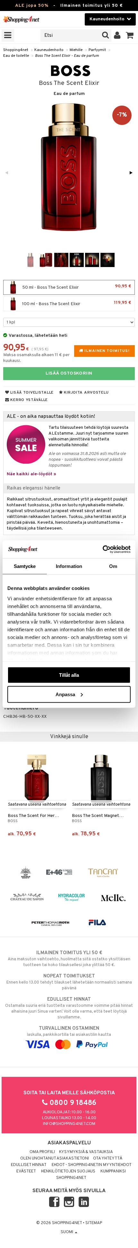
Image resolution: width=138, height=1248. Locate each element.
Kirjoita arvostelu (86, 392)
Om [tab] (113, 566)
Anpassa (65, 694)
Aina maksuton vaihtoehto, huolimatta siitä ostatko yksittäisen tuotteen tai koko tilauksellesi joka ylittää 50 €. (69, 959)
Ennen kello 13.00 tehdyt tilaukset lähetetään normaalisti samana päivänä (69, 982)
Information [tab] (69, 566)
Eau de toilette (16, 55)
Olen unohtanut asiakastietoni (54, 1158)
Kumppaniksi (113, 1171)
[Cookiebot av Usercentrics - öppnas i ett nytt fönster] (102, 549)
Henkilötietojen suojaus (68, 1171)
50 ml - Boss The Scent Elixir (76, 287)
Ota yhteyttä (107, 1158)
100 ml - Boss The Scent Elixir (76, 303)
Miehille (76, 50)
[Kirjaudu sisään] (117, 35)
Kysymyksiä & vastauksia (86, 1152)
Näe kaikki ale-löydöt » (31, 474)
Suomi (67, 1232)
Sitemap (93, 1223)
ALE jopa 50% (31, 5)
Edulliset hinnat (29, 1165)
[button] (129, 35)
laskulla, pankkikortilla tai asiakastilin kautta (69, 1031)
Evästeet (26, 1171)
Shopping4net (15, 50)
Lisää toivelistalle (31, 392)
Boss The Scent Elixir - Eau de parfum (67, 55)
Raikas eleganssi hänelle (33, 488)
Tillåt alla (69, 675)
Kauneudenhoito (49, 50)
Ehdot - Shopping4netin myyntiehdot (92, 1165)
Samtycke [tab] (25, 566)
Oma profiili (42, 1152)
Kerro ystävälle (28, 400)
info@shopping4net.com (69, 1124)
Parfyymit (97, 50)
